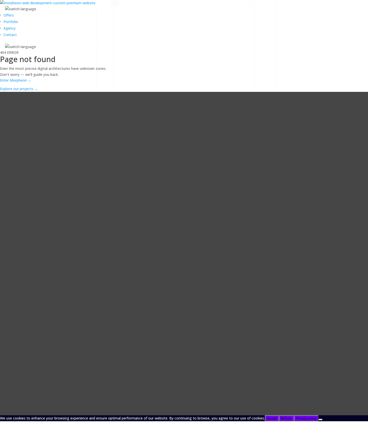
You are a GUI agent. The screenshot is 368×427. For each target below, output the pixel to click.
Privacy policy (306, 418)
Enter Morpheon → (15, 80)
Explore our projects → (19, 89)
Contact (10, 34)
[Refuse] (320, 419)
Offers (9, 15)
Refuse (286, 418)
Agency (10, 28)
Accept (272, 418)
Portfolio (11, 21)
